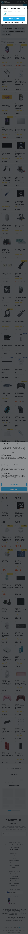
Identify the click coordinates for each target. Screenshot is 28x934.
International (10, 14)
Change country (14, 18)
